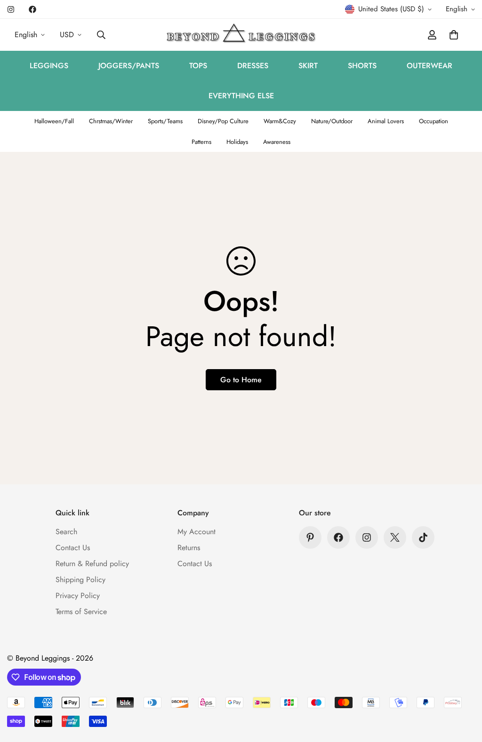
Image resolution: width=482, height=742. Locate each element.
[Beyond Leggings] (241, 35)
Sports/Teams (165, 121)
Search (66, 531)
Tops (198, 65)
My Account (196, 531)
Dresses (252, 65)
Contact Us (73, 547)
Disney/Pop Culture (223, 121)
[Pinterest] (310, 537)
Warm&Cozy (280, 121)
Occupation (433, 121)
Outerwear (429, 65)
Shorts (362, 65)
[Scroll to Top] (463, 691)
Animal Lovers (386, 121)
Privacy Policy (78, 595)
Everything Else (241, 95)
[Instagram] (11, 9)
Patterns (201, 141)
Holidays (237, 141)
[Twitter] (395, 537)
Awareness (276, 141)
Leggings (49, 65)
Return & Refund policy (92, 563)
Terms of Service (81, 611)
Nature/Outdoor (332, 121)
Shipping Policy (80, 579)
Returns (188, 547)
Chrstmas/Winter (111, 121)
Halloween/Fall (54, 121)
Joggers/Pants (128, 65)
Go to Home (241, 379)
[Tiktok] (423, 537)
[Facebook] (32, 9)
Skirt (308, 65)
